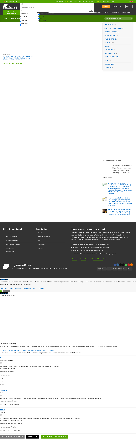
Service (115, 12)
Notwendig (3, 350)
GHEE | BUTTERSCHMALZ (113, 28)
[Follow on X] (119, 1)
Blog (71, 1)
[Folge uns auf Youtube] (128, 1)
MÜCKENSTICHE (110, 39)
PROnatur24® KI (58, 1)
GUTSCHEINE (109, 50)
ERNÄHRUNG (109, 25)
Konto (85, 1)
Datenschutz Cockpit (7, 288)
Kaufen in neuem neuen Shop (13, 63)
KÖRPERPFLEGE (109, 53)
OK (1, 291)
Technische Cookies (6, 358)
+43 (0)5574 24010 (60, 268)
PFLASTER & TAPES (110, 32)
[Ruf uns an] (122, 1)
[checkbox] (29, 16)
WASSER (107, 46)
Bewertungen (77, 1)
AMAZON (107, 67)
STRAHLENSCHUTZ (111, 57)
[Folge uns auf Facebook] (115, 1)
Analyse (10, 350)
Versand (91, 1)
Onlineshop (3, 390)
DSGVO (2, 410)
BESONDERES (109, 64)
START (5, 18)
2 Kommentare (115, 205)
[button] (129, 6)
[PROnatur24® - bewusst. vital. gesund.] (10, 6)
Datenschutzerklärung (34, 350)
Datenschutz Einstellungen (22, 288)
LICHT (106, 12)
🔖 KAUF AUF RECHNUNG (10, 1)
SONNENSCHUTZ (110, 35)
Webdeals (126, 12)
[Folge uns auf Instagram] (117, 1)
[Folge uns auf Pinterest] (124, 1)
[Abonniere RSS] (126, 1)
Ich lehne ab (6, 291)
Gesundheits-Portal (108, 1)
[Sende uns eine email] (120, 1)
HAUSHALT (108, 42)
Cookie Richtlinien (38, 288)
